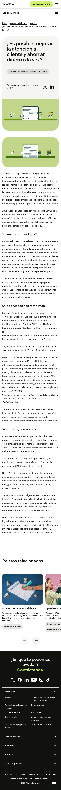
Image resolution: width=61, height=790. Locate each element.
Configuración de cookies (21, 778)
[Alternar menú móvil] (57, 4)
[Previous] (25, 641)
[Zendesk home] (8, 4)
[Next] (36, 641)
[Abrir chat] (54, 783)
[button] (28, 691)
